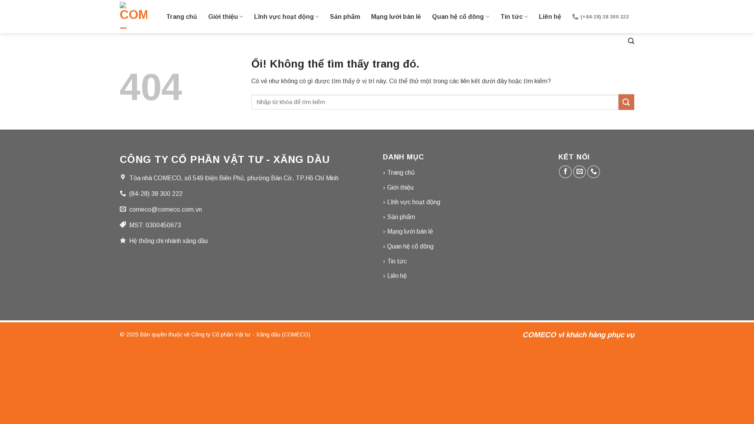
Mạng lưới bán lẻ (396, 16)
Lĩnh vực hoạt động (284, 16)
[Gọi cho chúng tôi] (593, 171)
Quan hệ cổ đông (458, 16)
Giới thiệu (223, 16)
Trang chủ (181, 16)
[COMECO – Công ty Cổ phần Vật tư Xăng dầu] (133, 16)
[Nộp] (626, 102)
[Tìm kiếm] (631, 41)
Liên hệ (550, 16)
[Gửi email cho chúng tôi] (579, 171)
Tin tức (511, 16)
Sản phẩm (345, 16)
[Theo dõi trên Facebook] (565, 171)
